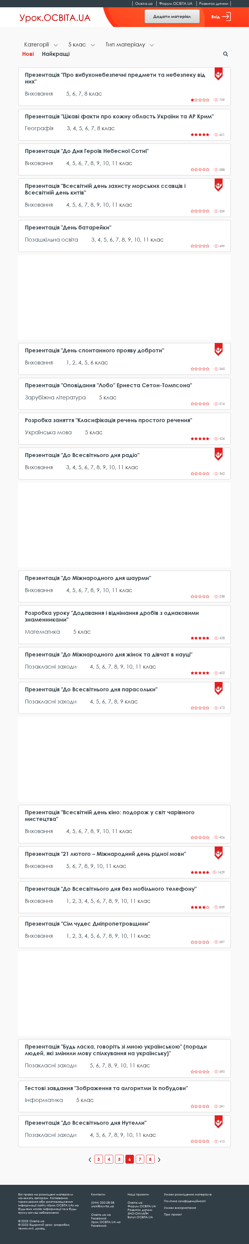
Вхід (215, 16)
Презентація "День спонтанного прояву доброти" (94, 350)
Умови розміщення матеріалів (188, 1194)
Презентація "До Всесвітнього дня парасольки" (91, 689)
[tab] (40, 45)
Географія (39, 128)
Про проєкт (173, 1214)
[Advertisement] (124, 297)
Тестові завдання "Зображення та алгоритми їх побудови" (106, 1088)
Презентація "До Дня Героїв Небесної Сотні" (86, 151)
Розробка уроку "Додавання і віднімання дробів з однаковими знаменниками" (112, 616)
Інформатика (44, 1100)
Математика (42, 631)
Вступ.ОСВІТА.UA (140, 1217)
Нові (28, 53)
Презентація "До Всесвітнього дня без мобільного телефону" (110, 889)
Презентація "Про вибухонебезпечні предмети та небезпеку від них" (115, 78)
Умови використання (180, 1207)
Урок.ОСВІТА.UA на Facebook (106, 1223)
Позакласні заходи (51, 666)
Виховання (39, 93)
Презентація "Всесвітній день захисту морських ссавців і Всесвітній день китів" (105, 189)
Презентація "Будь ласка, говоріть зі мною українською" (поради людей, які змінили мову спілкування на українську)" (116, 1049)
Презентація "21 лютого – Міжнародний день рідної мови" (105, 854)
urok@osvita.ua (102, 1206)
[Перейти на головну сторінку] (55, 17)
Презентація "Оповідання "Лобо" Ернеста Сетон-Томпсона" (108, 385)
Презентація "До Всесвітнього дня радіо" (82, 455)
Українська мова (48, 432)
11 (115, 163)
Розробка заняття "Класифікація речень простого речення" (108, 420)
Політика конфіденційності (185, 1201)
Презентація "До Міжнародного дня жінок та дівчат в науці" (108, 654)
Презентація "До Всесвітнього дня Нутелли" (85, 1123)
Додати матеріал (172, 16)
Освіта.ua (143, 3)
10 (106, 163)
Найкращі (56, 53)
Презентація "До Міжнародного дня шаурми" (88, 578)
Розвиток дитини (213, 3)
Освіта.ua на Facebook (101, 1216)
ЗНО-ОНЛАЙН (138, 1213)
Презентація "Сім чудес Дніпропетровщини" (87, 923)
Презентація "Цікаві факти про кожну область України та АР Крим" (119, 116)
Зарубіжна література (55, 397)
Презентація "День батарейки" (68, 227)
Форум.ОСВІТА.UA (176, 3)
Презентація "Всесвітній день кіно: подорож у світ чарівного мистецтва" (110, 815)
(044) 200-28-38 (102, 1202)
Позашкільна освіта (51, 239)
